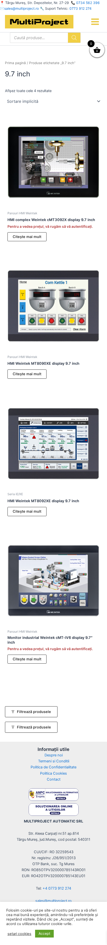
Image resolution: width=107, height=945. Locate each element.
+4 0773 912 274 (57, 888)
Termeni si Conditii (53, 761)
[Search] (74, 38)
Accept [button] (44, 933)
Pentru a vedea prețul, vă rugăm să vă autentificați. (50, 226)
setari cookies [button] (19, 934)
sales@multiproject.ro (21, 8)
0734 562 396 (88, 3)
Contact (53, 779)
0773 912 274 (80, 8)
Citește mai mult (27, 237)
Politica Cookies (53, 773)
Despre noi (54, 755)
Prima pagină (15, 63)
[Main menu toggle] (95, 22)
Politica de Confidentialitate (53, 767)
